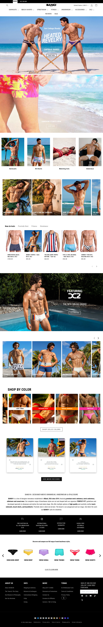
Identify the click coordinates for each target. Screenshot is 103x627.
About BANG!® (9, 588)
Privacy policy (46, 622)
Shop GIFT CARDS (48, 588)
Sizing (25, 602)
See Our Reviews (10, 598)
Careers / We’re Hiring (49, 602)
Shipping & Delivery (30, 588)
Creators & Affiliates (49, 598)
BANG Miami (28, 622)
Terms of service (56, 622)
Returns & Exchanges (30, 591)
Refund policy (37, 622)
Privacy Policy (65, 595)
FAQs (25, 598)
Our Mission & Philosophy (13, 595)
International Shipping (30, 595)
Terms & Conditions (67, 591)
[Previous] (5, 408)
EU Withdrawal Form (67, 588)
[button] (7, 5)
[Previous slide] (92, 266)
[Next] (97, 408)
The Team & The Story (11, 591)
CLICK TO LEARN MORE (51, 569)
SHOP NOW (51, 126)
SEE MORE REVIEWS (51, 479)
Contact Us (46, 595)
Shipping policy (66, 622)
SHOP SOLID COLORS (51, 429)
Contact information (77, 622)
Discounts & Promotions (50, 591)
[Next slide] (96, 266)
